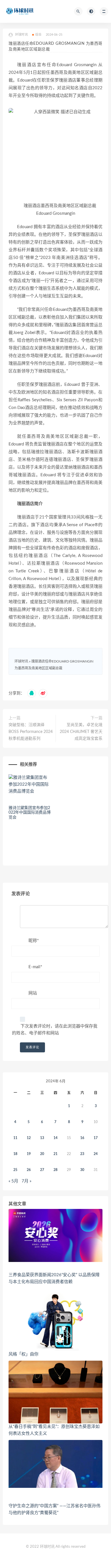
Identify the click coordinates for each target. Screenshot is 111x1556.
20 (42, 1154)
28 (55, 1170)
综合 (38, 34)
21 (55, 1154)
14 (55, 1138)
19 (29, 1154)
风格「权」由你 (23, 1354)
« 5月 (13, 1181)
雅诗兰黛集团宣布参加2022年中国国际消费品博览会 (30, 813)
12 (29, 1138)
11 (15, 1138)
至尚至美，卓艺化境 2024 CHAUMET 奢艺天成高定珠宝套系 (81, 732)
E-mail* (35, 967)
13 (42, 1138)
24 (96, 1154)
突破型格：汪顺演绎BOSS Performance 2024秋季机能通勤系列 (31, 732)
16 (82, 1138)
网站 (32, 993)
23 (82, 1154)
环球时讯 (21, 661)
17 (96, 1138)
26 (29, 1170)
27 (42, 1170)
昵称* (33, 941)
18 (15, 1154)
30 (82, 1170)
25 (15, 1170)
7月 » (26, 1181)
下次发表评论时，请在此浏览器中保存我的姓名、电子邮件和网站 (54, 1029)
